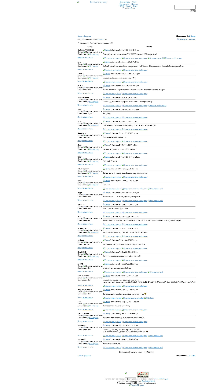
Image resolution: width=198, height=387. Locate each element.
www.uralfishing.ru (161, 379)
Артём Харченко (148, 381)
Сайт (134, 2)
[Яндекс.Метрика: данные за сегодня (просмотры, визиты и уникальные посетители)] (136, 385)
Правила (134, 4)
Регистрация (125, 2)
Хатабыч (100, 39)
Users (135, 6)
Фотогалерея (124, 4)
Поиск (128, 6)
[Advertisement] (136, 366)
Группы (126, 8)
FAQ (122, 6)
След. (193, 36)
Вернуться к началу (85, 58)
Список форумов (84, 36)
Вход (133, 8)
